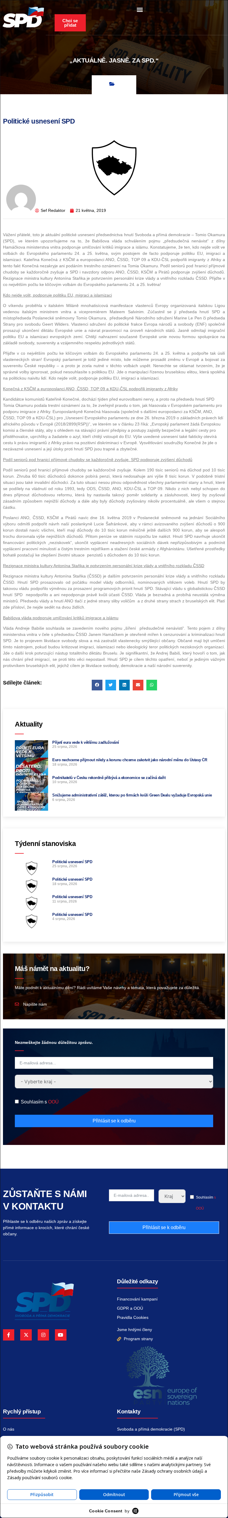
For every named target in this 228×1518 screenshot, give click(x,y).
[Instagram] (43, 1335)
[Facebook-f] (8, 1335)
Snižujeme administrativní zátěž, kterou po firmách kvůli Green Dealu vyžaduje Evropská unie (132, 795)
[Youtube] (60, 1335)
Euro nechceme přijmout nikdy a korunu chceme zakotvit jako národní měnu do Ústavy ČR (129, 760)
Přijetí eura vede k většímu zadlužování (85, 742)
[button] (140, 9)
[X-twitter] (25, 1335)
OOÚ (53, 1101)
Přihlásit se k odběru (114, 1120)
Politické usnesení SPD (72, 862)
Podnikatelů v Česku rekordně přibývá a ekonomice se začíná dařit (108, 777)
